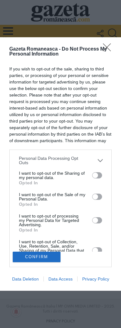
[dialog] (60, 163)
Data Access (60, 278)
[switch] (97, 175)
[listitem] (60, 160)
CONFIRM (36, 256)
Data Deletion (25, 278)
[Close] (109, 49)
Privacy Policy (95, 278)
